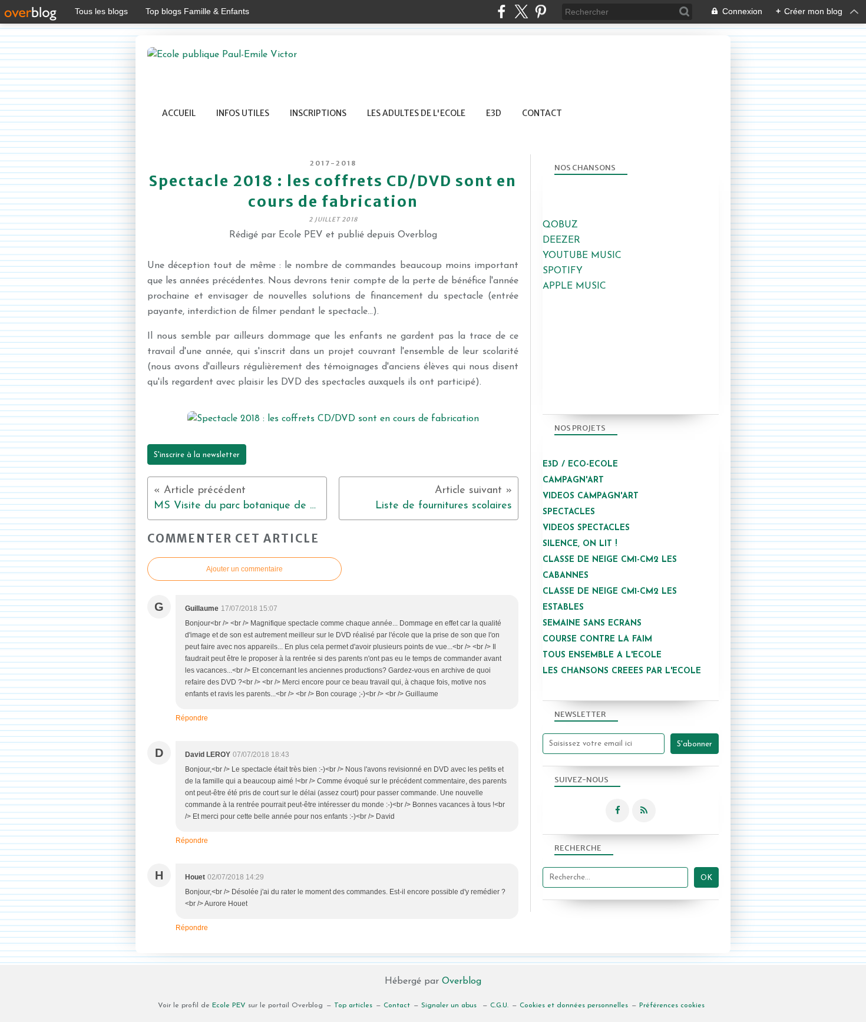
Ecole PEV (229, 1005)
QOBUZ (560, 225)
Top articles (353, 1005)
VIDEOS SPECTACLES (586, 528)
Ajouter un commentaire (244, 569)
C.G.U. (499, 1005)
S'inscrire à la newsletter (197, 455)
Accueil (179, 113)
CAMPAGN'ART (573, 480)
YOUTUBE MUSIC (582, 255)
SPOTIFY (563, 271)
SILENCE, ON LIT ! (581, 544)
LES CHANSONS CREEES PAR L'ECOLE (622, 671)
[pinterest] (540, 11)
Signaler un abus (450, 1005)
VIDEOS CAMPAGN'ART (591, 496)
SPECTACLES (569, 512)
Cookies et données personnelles (574, 1005)
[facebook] (501, 11)
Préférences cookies (672, 1005)
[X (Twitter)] (521, 11)
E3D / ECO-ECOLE (580, 464)
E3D (493, 113)
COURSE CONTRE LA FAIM (597, 639)
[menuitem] (178, 113)
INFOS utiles (242, 113)
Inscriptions (318, 113)
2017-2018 (333, 163)
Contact (542, 113)
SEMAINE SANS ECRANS (592, 623)
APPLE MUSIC (574, 286)
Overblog (461, 981)
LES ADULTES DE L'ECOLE (416, 113)
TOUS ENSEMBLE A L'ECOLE (602, 655)
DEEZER (561, 240)
